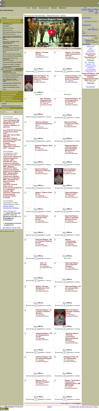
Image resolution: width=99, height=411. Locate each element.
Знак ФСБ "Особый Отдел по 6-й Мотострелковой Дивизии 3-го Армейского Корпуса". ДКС (12, 188)
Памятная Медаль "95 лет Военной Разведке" (44, 357)
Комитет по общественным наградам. (12, 53)
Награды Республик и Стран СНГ (9, 91)
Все (76, 48)
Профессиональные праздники (11, 106)
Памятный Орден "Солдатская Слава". (71, 122)
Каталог (34, 8)
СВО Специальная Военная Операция (12, 32)
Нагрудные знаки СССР (7, 96)
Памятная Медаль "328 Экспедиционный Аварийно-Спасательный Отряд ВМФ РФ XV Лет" (90, 77)
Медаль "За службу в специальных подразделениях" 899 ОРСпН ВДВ (72, 382)
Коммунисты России (8, 28)
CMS (94, 407)
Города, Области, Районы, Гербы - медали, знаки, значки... (11, 42)
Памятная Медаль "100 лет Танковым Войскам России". (72, 217)
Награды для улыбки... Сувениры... (12, 64)
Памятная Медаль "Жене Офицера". (69, 169)
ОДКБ (4, 81)
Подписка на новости (89, 35)
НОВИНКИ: (86, 44)
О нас (28, 8)
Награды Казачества (8, 60)
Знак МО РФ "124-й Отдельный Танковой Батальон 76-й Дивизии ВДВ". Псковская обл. (11, 177)
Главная (4, 18)
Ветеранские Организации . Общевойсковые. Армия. (9, 69)
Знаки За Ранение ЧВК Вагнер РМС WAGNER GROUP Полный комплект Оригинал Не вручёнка (11, 123)
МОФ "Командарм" (8, 24)
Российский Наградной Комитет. (11, 76)
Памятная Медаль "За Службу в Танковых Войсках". (44, 311)
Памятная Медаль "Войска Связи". (71, 193)
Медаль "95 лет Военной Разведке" (43, 381)
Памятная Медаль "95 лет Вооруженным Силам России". (73, 100)
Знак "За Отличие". (43, 263)
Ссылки (4, 103)
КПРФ (4, 51)
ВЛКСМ (5, 39)
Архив (14, 227)
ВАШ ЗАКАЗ (86, 17)
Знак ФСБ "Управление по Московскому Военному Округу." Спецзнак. (11, 195)
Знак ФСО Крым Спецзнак (9, 182)
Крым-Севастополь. (8, 30)
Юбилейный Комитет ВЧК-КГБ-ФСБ (12, 83)
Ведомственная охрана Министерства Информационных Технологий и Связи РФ (12, 37)
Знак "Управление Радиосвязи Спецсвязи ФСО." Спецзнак (11, 146)
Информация (62, 8)
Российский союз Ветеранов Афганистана (13, 74)
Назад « (67, 48)
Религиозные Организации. (9, 72)
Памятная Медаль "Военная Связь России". (41, 217)
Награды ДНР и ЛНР (6, 98)
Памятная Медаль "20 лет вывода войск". (73, 287)
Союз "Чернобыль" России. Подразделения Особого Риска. (10, 79)
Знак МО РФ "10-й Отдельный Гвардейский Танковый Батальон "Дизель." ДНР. (12, 157)
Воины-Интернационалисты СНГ (11, 49)
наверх (49, 407)
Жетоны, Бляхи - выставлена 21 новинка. (11, 207)
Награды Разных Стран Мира (8, 94)
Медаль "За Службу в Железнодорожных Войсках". (73, 53)
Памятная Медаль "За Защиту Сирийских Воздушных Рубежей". (41, 77)
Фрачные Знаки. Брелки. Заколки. (11, 87)
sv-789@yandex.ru (93, 28)
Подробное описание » (42, 57)
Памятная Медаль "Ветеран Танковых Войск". (73, 311)
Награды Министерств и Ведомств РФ (10, 20)
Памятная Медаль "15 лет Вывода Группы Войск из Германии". (73, 77)
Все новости (7, 227)
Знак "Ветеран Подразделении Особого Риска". (46, 100)
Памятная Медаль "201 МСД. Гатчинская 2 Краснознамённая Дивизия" (72, 336)
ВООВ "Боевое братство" (9, 34)
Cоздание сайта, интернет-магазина (81, 407)
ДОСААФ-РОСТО (7, 43)
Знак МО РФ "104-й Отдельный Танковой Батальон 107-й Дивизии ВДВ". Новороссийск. (12, 170)
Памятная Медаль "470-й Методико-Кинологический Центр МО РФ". (71, 148)
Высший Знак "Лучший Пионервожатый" (90, 55)
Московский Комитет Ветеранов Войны (12, 55)
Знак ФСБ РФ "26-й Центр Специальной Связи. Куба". (12, 131)
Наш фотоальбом (5, 108)
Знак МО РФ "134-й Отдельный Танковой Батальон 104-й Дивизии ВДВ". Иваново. (12, 164)
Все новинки (90, 86)
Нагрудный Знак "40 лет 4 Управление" (71, 357)
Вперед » (79, 48)
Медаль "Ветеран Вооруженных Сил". (43, 287)
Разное (4, 89)
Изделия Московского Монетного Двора (13, 47)
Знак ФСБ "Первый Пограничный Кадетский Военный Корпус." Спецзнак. (12, 140)
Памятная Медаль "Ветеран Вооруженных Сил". (43, 123)
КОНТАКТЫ (86, 25)
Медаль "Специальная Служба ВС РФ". (71, 241)
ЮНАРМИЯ (6, 26)
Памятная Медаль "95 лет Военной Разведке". (71, 264)
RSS (19, 227)
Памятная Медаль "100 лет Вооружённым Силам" (44, 334)
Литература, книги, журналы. (10, 85)
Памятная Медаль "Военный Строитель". (43, 169)
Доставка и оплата (44, 8)
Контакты (54, 8)
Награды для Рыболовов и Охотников (12, 62)
